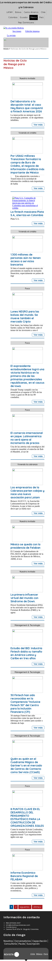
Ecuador (24, 17)
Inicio (7, 31)
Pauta (21, 943)
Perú (41, 17)
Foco (27, 288)
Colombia (12, 17)
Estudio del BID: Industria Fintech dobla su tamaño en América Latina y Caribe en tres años (26, 653)
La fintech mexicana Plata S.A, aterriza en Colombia (27, 213)
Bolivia (18, 12)
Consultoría (10, 943)
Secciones (16, 31)
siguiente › (25, 907)
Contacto (26, 35)
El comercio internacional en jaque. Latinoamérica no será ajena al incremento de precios (27, 438)
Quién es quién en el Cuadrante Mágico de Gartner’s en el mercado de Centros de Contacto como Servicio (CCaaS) (26, 765)
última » (37, 907)
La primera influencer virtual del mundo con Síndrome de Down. (24, 598)
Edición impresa (32, 31)
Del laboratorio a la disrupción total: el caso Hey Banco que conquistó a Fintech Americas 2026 (27, 106)
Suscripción (33, 943)
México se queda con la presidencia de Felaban (25, 546)
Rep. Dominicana (26, 22)
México (33, 17)
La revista (11, 35)
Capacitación (39, 941)
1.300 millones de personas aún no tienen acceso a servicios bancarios (26, 259)
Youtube (16, 954)
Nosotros (8, 941)
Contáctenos (11, 927)
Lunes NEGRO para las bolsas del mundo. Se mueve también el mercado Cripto (25, 316)
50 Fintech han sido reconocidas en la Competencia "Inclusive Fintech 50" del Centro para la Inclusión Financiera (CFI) (25, 703)
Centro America (31, 12)
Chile (43, 12)
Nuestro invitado (27, 78)
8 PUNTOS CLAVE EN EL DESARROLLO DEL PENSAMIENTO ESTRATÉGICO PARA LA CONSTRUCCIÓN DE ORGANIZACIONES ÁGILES (27, 817)
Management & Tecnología (27, 625)
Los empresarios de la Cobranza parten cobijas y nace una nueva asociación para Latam (27, 492)
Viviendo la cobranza (27, 464)
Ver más (38, 124)
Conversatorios (23, 941)
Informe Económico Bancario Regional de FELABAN (24, 876)
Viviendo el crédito (27, 133)
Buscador (20, 35)
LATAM (9, 12)
